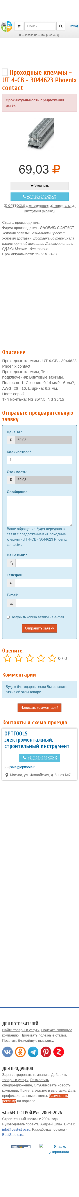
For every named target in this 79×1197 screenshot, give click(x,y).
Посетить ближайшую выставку (27, 1040)
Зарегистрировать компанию (25, 1075)
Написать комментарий (39, 707)
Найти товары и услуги (21, 1030)
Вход (74, 26)
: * (19, 452)
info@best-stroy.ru (16, 1129)
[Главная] (6, 26)
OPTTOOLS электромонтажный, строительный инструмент (37, 739)
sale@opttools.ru (23, 767)
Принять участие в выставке (43, 1090)
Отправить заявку (39, 628)
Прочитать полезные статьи (43, 1035)
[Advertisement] (39, 300)
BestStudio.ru (12, 1135)
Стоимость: (17, 472)
